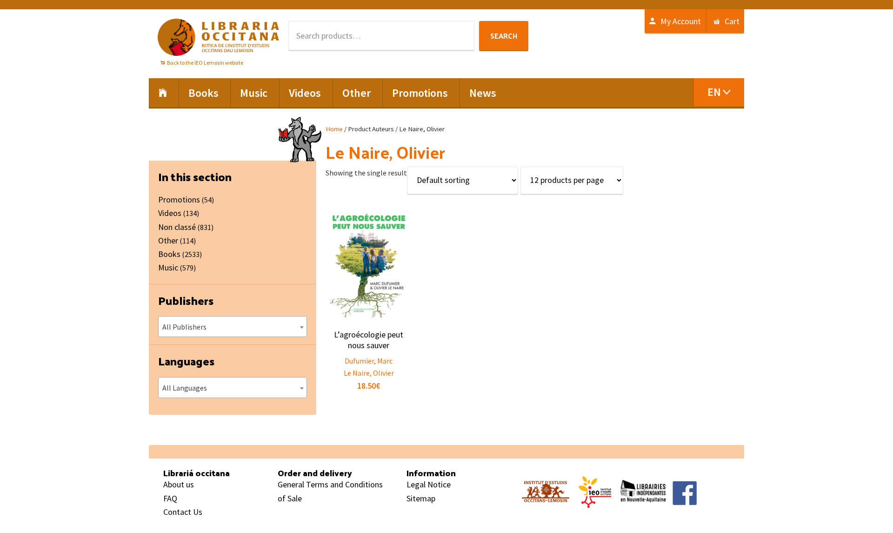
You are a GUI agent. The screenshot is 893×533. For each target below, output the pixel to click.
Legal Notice (429, 484)
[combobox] (232, 326)
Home (334, 129)
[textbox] (233, 327)
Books (169, 254)
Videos (169, 213)
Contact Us (182, 511)
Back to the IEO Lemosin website (205, 62)
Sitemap (421, 498)
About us (178, 484)
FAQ (170, 498)
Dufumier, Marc (369, 360)
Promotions (179, 199)
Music (168, 267)
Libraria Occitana (218, 37)
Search (503, 35)
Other (168, 240)
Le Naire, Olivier (369, 373)
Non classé (177, 227)
